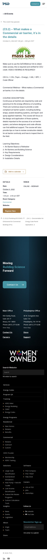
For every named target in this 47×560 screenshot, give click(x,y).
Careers (27, 482)
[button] (43, 4)
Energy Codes (8, 390)
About (5, 523)
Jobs (27, 490)
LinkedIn (30, 511)
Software (27, 466)
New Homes (9, 426)
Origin (7, 527)
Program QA (8, 394)
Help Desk (29, 477)
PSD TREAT (29, 474)
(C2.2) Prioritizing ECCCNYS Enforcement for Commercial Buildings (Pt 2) (12, 221)
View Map (6, 327)
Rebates (8, 429)
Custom (8, 448)
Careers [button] (6, 337)
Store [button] (26, 332)
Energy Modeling (11, 406)
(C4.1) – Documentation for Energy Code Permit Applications (34, 221)
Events (7, 514)
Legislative (9, 517)
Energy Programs (10, 417)
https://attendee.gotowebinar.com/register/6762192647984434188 (12, 210)
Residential (7, 422)
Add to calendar (14, 171)
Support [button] (27, 337)
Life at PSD (29, 487)
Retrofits (8, 432)
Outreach (8, 445)
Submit (29, 539)
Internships (29, 493)
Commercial (7, 202)
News (7, 511)
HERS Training (10, 460)
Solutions (7, 466)
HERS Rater (9, 403)
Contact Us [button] (7, 332)
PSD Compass (30, 471)
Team (7, 530)
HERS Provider (8, 453)
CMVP (7, 409)
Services (6, 385)
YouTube (30, 514)
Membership (9, 457)
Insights (6, 506)
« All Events (8, 13)
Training (6, 399)
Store (5, 535)
